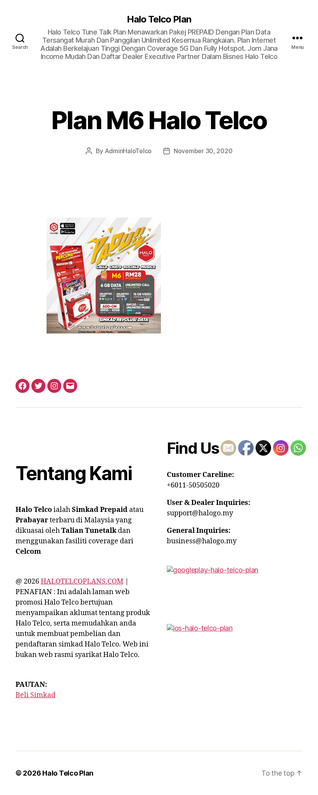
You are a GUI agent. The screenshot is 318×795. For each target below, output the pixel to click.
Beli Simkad (35, 695)
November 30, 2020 (203, 151)
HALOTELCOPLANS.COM (82, 581)
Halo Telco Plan (159, 19)
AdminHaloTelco (128, 151)
